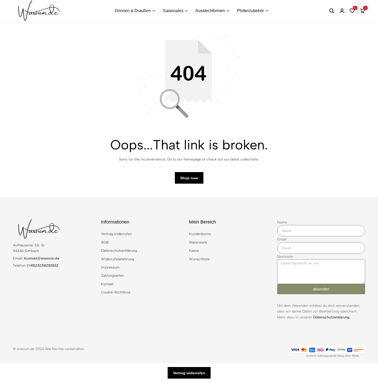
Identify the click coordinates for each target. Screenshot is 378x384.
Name (282, 222)
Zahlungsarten (112, 275)
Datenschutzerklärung (119, 250)
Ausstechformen (210, 10)
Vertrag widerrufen (116, 234)
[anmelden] (342, 11)
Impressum (110, 267)
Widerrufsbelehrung (117, 259)
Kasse (194, 250)
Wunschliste (199, 259)
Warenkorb (198, 242)
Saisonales (173, 10)
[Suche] (332, 11)
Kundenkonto (200, 234)
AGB (105, 242)
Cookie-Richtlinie (115, 292)
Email (281, 239)
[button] (352, 11)
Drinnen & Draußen (133, 10)
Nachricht (285, 256)
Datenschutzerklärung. (331, 317)
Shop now (189, 178)
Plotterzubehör (250, 10)
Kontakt (107, 284)
